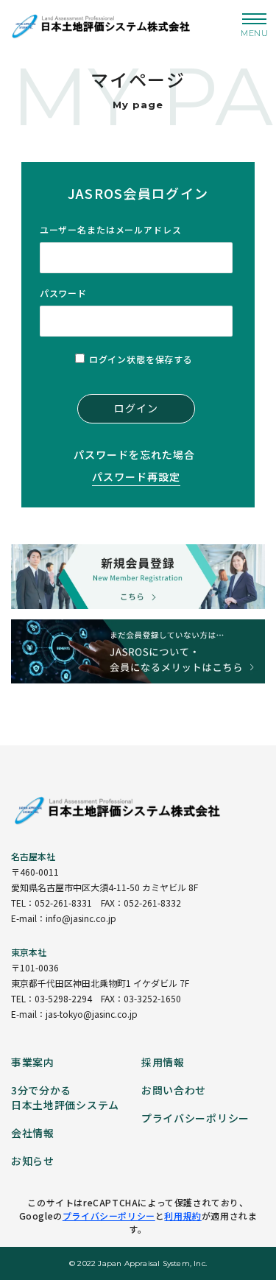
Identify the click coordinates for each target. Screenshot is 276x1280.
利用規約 (182, 1215)
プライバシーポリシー (109, 1215)
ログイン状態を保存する (141, 359)
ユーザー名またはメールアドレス (111, 229)
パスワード (63, 292)
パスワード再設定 (136, 476)
